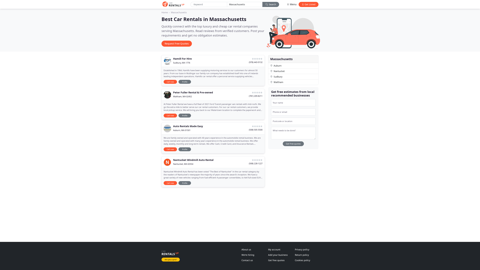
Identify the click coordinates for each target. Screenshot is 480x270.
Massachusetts (179, 12)
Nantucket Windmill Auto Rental (193, 160)
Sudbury (277, 76)
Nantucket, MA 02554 (183, 164)
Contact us (247, 260)
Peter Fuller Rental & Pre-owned (193, 92)
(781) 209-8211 (255, 96)
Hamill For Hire (182, 58)
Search (272, 4)
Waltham (278, 82)
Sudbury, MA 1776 (181, 62)
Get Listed (309, 4)
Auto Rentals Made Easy (188, 126)
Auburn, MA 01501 (181, 130)
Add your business (278, 254)
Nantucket (279, 71)
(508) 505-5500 (255, 129)
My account (274, 249)
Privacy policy (302, 249)
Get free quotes (293, 143)
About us (246, 249)
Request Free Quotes (177, 43)
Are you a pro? (171, 259)
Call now (170, 82)
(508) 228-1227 (255, 163)
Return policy (302, 254)
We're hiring (248, 254)
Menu (292, 4)
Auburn (277, 65)
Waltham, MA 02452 (182, 96)
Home (165, 12)
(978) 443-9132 (255, 62)
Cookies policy (302, 260)
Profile (184, 82)
